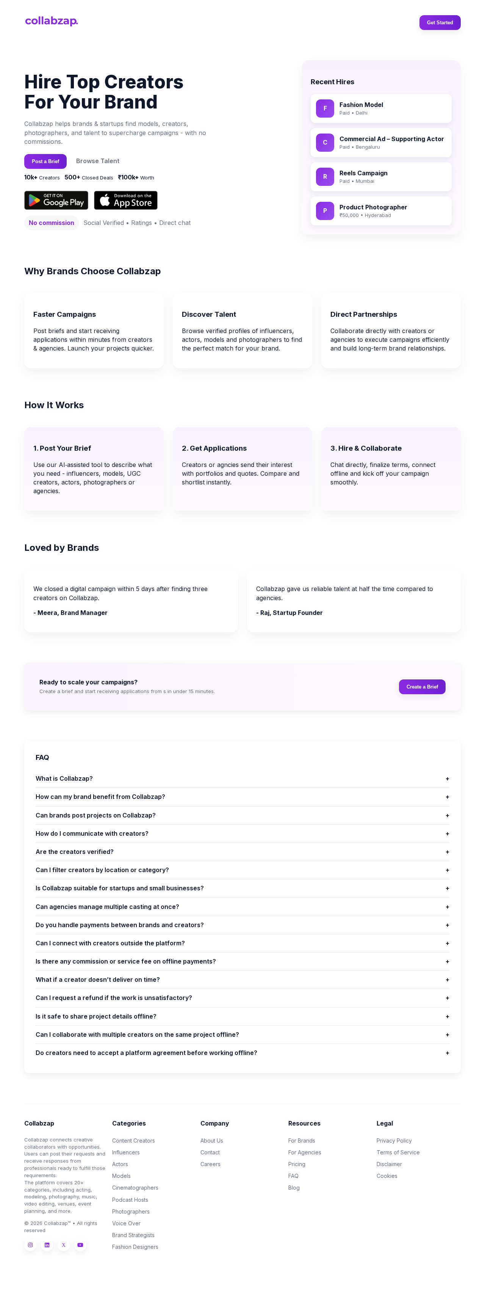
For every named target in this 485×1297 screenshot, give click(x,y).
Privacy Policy (394, 1140)
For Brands (301, 1140)
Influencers (126, 1152)
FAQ (293, 1176)
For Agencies (304, 1152)
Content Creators (133, 1140)
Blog (294, 1187)
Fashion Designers (135, 1247)
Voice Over (126, 1223)
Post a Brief (45, 161)
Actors (120, 1164)
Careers (210, 1164)
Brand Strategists (133, 1235)
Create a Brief (422, 687)
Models (121, 1176)
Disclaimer (389, 1164)
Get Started (440, 22)
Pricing (296, 1164)
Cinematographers (135, 1187)
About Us (211, 1140)
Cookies (387, 1176)
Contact (210, 1152)
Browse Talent (97, 161)
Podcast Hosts (130, 1199)
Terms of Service (398, 1152)
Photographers (131, 1211)
